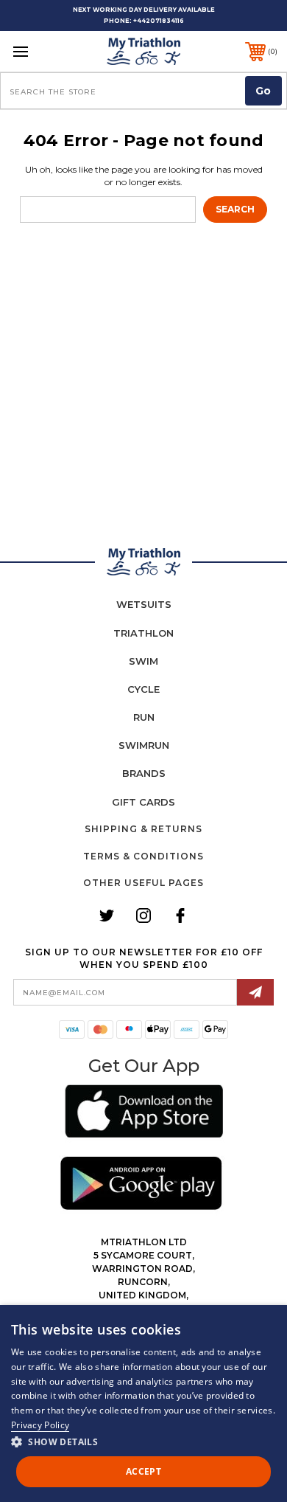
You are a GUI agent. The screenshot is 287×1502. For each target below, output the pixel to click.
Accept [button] (143, 1471)
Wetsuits (143, 604)
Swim (143, 661)
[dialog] (143, 1403)
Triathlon (143, 633)
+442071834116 (158, 20)
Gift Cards (143, 802)
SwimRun (143, 745)
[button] (143, 1113)
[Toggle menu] (39, 51)
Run (144, 717)
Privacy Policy (40, 1425)
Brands (144, 773)
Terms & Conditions (143, 856)
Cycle (143, 689)
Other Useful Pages (143, 882)
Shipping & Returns (143, 828)
